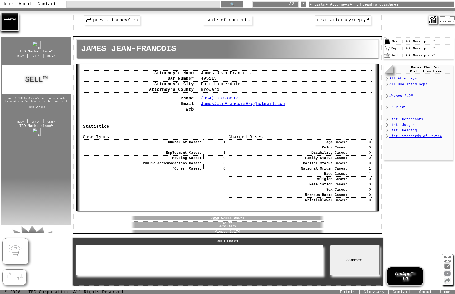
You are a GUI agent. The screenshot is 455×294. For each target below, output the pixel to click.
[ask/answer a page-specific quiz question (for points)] (15, 251)
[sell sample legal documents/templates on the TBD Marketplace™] (387, 57)
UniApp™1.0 (405, 276)
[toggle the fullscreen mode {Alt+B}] (447, 258)
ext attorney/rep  (343, 20)
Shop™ (51, 56)
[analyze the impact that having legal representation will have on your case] (433, 23)
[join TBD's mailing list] (447, 283)
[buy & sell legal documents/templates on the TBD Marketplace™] (387, 43)
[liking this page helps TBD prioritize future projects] (9, 276)
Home (7, 4)
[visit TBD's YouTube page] (447, 275)
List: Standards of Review (415, 136)
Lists (319, 5)
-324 (291, 4)
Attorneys (339, 5)
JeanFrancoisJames (380, 5)
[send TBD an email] (447, 268)
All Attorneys (403, 79)
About (25, 4)
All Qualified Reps (408, 84)
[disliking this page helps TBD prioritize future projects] (20, 276)
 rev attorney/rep (112, 20)
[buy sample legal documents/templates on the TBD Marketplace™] (387, 50)
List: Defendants (406, 119)
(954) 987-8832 (219, 98)
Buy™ (20, 56)
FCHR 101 (397, 107)
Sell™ (35, 56)
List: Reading (403, 130)
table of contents (227, 20)
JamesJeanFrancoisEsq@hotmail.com (243, 104)
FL (356, 5)
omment (354, 260)
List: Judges (402, 125)
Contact (47, 4)
